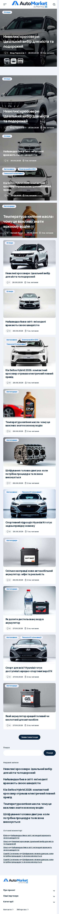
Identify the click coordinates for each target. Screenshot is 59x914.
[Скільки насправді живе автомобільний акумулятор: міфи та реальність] (29, 552)
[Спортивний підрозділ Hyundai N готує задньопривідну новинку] (29, 504)
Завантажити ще (29, 737)
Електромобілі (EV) (27, 169)
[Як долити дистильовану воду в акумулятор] (29, 600)
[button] (5, 4)
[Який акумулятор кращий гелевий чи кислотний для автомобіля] (29, 697)
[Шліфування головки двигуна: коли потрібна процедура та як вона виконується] (29, 452)
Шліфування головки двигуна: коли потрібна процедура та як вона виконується (26, 818)
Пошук (6, 747)
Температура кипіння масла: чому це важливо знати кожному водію (27, 805)
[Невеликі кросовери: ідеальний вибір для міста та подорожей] (29, 104)
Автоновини (9, 169)
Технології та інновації (13, 173)
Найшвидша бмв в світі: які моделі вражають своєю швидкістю (25, 781)
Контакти (7, 909)
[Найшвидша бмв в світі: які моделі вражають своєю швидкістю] (29, 38)
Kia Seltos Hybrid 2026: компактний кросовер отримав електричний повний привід (29, 793)
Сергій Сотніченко (11, 853)
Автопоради (9, 206)
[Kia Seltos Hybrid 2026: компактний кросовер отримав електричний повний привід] (29, 183)
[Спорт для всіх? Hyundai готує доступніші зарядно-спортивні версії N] (29, 649)
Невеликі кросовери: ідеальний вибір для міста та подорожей (27, 771)
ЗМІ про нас (22, 909)
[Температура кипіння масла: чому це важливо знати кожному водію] (29, 220)
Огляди (7, 12)
